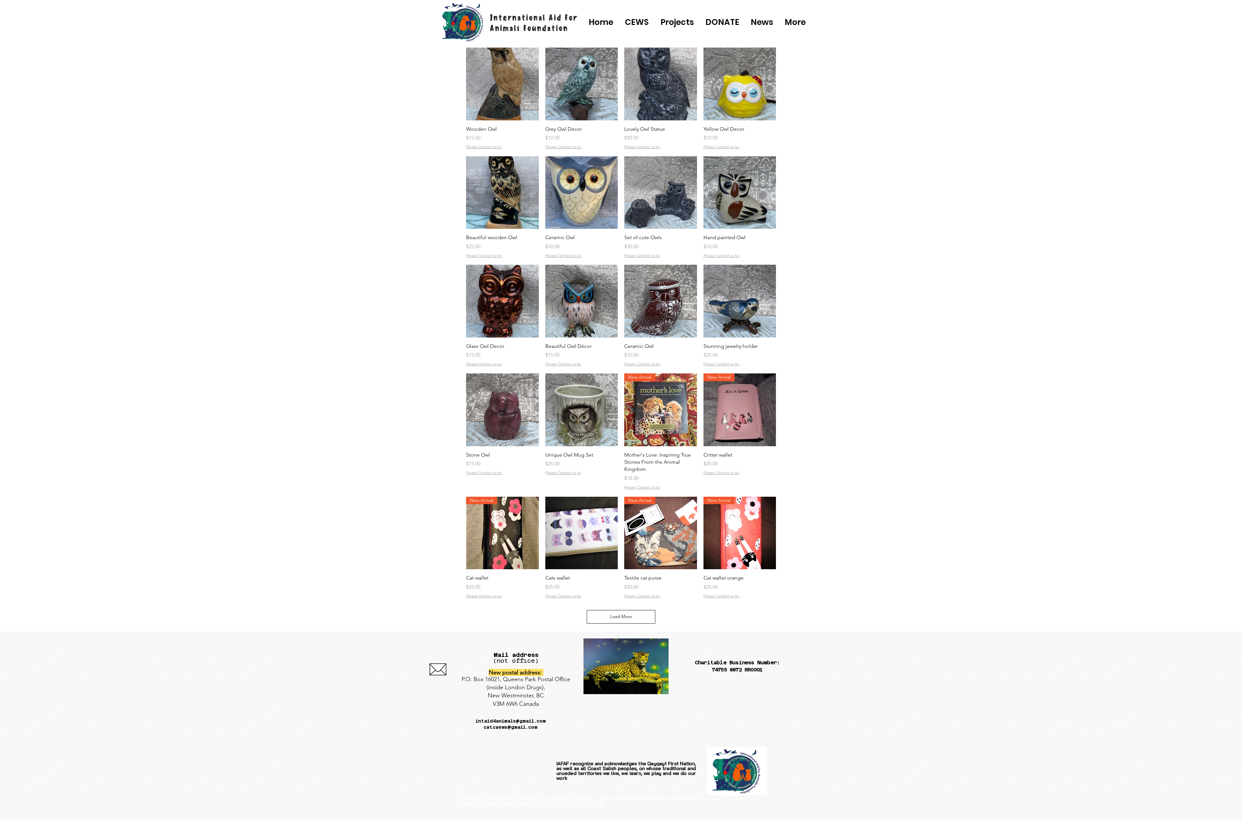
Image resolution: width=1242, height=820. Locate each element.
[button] (722, 22)
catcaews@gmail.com (511, 727)
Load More (621, 616)
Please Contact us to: (484, 146)
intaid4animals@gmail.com (510, 721)
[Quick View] (502, 84)
